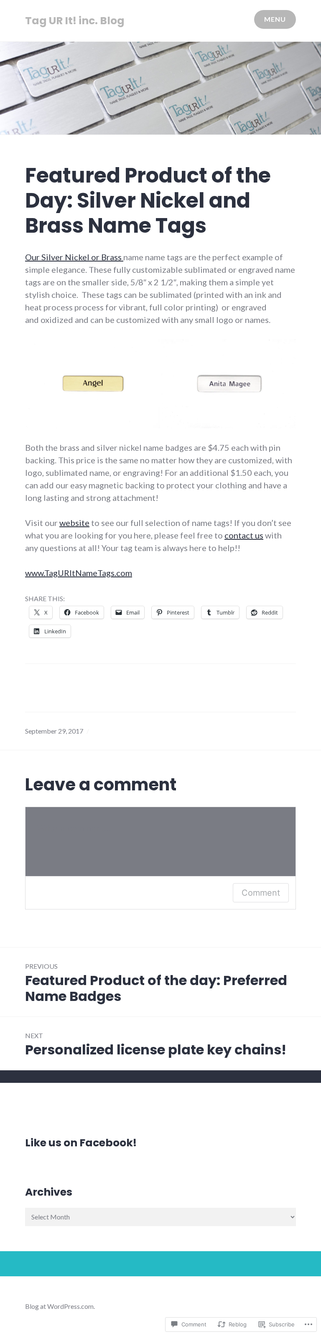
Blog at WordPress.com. (60, 1306)
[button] (92, 383)
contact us (243, 535)
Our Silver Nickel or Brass (74, 257)
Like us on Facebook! (81, 1142)
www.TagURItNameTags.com (78, 573)
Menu (275, 19)
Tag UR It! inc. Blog (75, 20)
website (74, 523)
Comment (261, 893)
